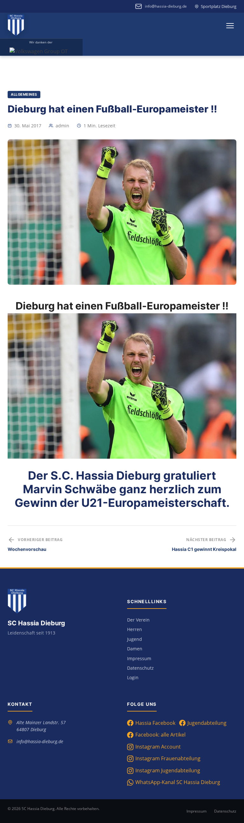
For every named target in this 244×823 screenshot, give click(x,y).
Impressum (139, 658)
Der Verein (138, 620)
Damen (134, 649)
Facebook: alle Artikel (160, 734)
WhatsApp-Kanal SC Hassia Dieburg (177, 782)
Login (133, 677)
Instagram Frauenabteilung (167, 758)
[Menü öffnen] (230, 26)
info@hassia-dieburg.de (166, 6)
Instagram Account (158, 746)
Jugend (134, 639)
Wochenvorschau (27, 549)
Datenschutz (140, 668)
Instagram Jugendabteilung (167, 770)
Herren (134, 629)
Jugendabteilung (207, 722)
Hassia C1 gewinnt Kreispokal (204, 549)
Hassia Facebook (155, 722)
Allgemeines (24, 94)
